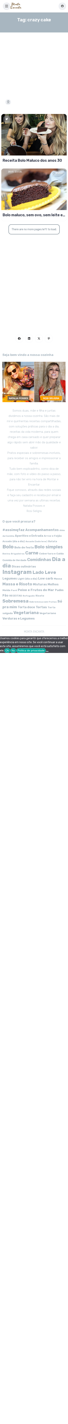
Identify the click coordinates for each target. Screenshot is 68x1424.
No (13, 650)
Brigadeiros (18, 554)
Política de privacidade (31, 650)
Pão (5, 595)
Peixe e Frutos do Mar (36, 590)
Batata (52, 541)
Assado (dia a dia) (13, 541)
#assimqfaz (13, 530)
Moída (6, 590)
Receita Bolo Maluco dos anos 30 (32, 160)
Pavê (14, 590)
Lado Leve (44, 572)
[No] (47, 651)
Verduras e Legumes (18, 618)
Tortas (41, 607)
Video (59, 173)
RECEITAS (15, 595)
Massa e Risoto (17, 584)
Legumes (9, 578)
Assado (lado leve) (36, 541)
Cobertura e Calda (51, 553)
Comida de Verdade (14, 560)
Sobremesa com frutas (43, 601)
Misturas (40, 584)
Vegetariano (47, 613)
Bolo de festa (24, 547)
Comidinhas (39, 559)
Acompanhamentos (42, 530)
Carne (31, 553)
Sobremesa (15, 601)
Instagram (17, 572)
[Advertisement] (34, 61)
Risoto (40, 595)
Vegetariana (26, 612)
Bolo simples (48, 547)
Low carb (45, 578)
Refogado (29, 595)
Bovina (6, 554)
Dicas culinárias (24, 566)
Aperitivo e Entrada (29, 535)
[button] (6, 6)
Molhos (53, 584)
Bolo (8, 547)
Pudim (59, 590)
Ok (7, 650)
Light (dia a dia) (27, 578)
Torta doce (26, 607)
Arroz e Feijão (53, 535)
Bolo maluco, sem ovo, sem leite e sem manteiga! (33, 215)
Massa (58, 578)
